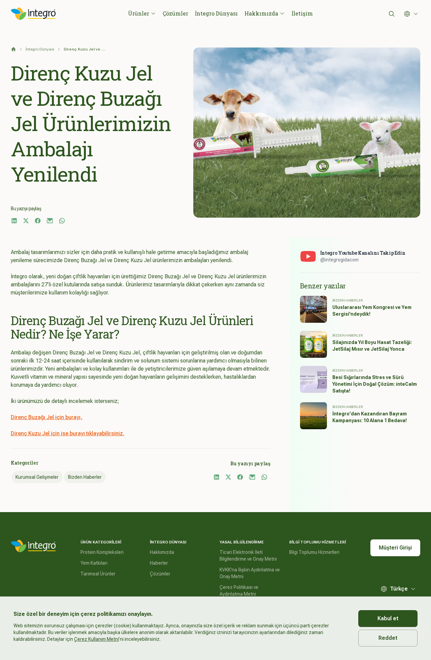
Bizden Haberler (85, 477)
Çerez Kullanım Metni (96, 639)
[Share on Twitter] (26, 221)
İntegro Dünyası (216, 13)
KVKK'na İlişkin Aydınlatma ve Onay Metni (250, 573)
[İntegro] (33, 546)
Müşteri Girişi (395, 547)
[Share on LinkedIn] (14, 221)
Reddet (387, 638)
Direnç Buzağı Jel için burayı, (46, 417)
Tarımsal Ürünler (97, 573)
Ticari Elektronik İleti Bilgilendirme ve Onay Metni (248, 555)
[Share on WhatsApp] (62, 221)
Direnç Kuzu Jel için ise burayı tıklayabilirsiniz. (67, 433)
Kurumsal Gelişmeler (37, 477)
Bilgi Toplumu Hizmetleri (314, 552)
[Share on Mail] (50, 221)
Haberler (159, 563)
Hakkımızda (261, 13)
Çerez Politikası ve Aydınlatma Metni (239, 591)
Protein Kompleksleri (102, 552)
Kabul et (387, 618)
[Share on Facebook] (38, 221)
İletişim (302, 13)
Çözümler (175, 13)
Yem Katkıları (93, 563)
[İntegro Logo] (33, 13)
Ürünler (138, 13)
